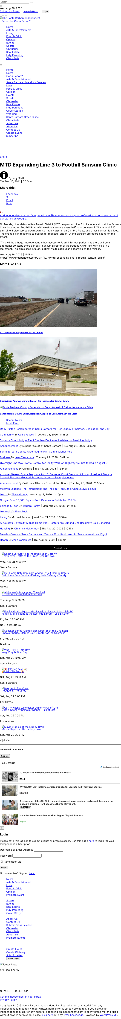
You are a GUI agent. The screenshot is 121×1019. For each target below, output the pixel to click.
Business (5, 457)
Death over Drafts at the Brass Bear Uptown (28, 556)
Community (7, 434)
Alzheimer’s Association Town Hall (22, 594)
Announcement (9, 445)
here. (32, 873)
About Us (11, 126)
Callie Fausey (26, 434)
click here (47, 1014)
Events (10, 42)
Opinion (10, 39)
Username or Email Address (16, 849)
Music (4, 494)
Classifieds (12, 58)
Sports (10, 45)
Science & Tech (9, 505)
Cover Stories (14, 110)
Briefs (3, 156)
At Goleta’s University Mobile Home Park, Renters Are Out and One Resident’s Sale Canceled (55, 522)
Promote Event (15, 894)
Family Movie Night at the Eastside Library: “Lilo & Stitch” (36, 613)
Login (45, 11)
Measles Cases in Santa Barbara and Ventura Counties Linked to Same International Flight (53, 534)
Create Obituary (15, 952)
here (91, 840)
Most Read (12, 423)
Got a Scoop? (22, 21)
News (9, 26)
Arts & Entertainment (18, 30)
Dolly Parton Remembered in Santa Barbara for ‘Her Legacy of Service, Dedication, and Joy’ (55, 428)
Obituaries (12, 48)
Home (9, 69)
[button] (60, 776)
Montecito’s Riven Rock (14, 511)
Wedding (11, 113)
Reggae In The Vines (14, 690)
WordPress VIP (108, 1014)
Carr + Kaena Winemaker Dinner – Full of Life (28, 709)
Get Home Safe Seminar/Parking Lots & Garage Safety (34, 575)
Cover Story (13, 913)
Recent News (14, 420)
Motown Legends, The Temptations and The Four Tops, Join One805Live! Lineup (48, 488)
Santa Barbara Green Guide (22, 117)
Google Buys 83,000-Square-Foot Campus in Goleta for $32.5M (38, 500)
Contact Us (13, 129)
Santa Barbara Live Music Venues (26, 82)
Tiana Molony (20, 494)
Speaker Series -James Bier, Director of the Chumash (33, 632)
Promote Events (15, 937)
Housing (5, 528)
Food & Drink (14, 36)
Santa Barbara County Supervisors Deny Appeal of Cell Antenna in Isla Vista (38, 413)
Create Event (14, 132)
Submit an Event (10, 11)
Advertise (12, 123)
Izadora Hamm (31, 505)
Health (4, 539)
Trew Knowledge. (74, 1014)
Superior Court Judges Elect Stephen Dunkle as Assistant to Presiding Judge (46, 440)
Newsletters (30, 11)
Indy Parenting (14, 55)
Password (6, 855)
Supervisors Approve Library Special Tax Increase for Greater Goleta (34, 401)
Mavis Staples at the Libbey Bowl (21, 729)
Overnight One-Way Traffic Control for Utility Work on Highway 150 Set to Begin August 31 (54, 462)
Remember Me (12, 861)
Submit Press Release (19, 925)
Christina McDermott (26, 528)
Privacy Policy (8, 999)
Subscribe (8, 21)
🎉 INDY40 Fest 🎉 (13, 671)
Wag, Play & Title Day (14, 652)
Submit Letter (14, 955)
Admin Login (13, 959)
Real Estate (13, 52)
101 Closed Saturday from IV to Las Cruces (21, 332)
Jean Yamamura (24, 457)
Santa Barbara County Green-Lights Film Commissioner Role (36, 451)
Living (9, 33)
